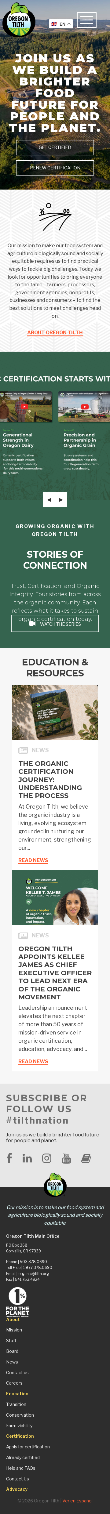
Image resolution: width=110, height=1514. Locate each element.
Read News (33, 860)
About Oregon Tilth (55, 332)
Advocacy (17, 1489)
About (13, 1319)
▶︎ (63, 499)
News (12, 1362)
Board (12, 1351)
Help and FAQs (20, 1468)
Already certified (23, 1457)
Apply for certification (28, 1446)
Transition (16, 1404)
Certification (20, 1436)
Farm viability (19, 1425)
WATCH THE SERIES (60, 624)
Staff (11, 1340)
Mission (14, 1329)
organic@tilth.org (33, 1273)
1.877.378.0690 (37, 1267)
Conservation (20, 1415)
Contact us (17, 1372)
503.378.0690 (33, 1261)
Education (17, 1393)
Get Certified (55, 147)
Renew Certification (55, 168)
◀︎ (51, 499)
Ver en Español (77, 1500)
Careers (14, 1383)
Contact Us (17, 1478)
